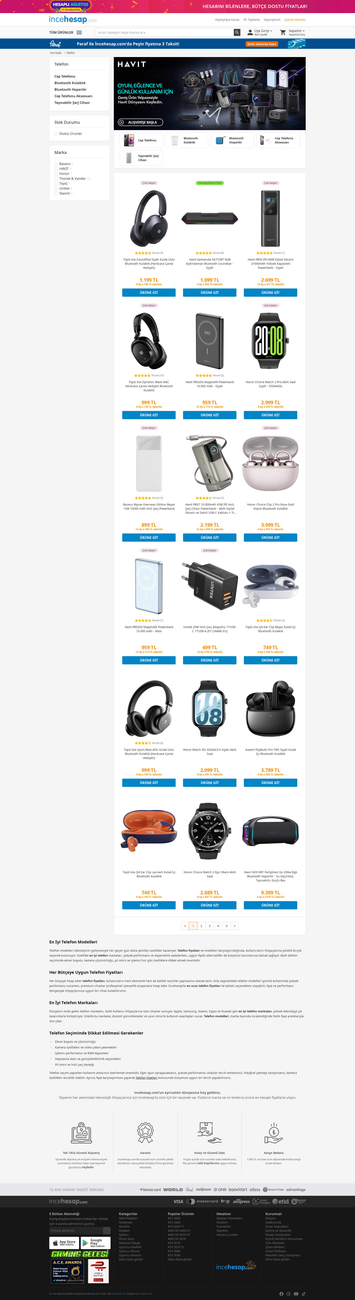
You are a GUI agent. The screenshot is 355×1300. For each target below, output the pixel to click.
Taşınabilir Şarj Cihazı (72, 102)
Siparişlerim (272, 20)
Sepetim (222, 1230)
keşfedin (88, 1167)
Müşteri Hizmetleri (229, 1218)
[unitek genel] (210, 93)
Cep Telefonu (64, 76)
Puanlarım (224, 1226)
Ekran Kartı (126, 1239)
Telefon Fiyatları (146, 1078)
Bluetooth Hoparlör (70, 89)
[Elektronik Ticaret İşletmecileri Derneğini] (280, 1201)
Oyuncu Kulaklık (130, 1247)
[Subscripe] (107, 1230)
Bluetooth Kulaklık (70, 83)
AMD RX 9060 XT (179, 1230)
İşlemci (124, 1235)
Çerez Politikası (275, 1251)
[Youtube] (296, 1294)
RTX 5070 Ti (176, 1247)
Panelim (222, 1222)
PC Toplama (252, 20)
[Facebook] (281, 1294)
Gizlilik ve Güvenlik (278, 1230)
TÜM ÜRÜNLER (61, 32)
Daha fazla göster (131, 1259)
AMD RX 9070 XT (179, 1235)
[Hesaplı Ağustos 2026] (177, 6)
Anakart (124, 1230)
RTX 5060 (174, 1222)
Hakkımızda (273, 1222)
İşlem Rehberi (275, 1247)
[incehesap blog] (237, 1254)
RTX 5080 (174, 1251)
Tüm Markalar (275, 1243)
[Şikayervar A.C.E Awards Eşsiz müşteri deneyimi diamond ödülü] (67, 1271)
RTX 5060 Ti (176, 1226)
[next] (235, 926)
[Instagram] (288, 1294)
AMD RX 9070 (177, 1239)
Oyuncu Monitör (130, 1255)
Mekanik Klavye (129, 1243)
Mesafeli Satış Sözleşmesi (283, 1255)
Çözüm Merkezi (295, 20)
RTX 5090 (174, 1255)
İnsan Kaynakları (276, 1226)
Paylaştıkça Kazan (227, 20)
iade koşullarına (208, 1163)
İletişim (270, 1218)
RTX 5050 (174, 1218)
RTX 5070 (174, 1243)
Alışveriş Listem (227, 1235)
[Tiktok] (304, 1294)
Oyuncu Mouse (129, 1251)
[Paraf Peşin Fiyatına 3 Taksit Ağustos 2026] (177, 44)
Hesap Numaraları (278, 1235)
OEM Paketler (128, 1218)
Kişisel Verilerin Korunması (284, 1239)
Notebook (125, 1222)
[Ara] (237, 32)
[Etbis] (98, 1271)
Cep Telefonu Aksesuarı (73, 96)
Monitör (124, 1226)
